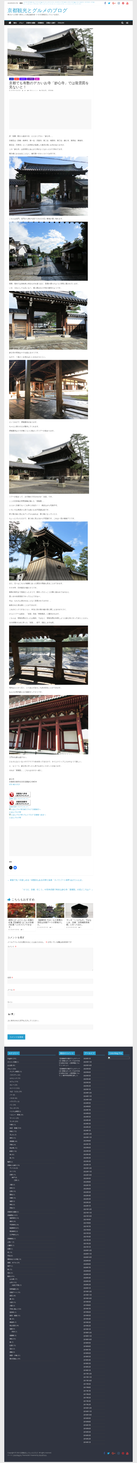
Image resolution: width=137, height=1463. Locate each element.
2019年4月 (87, 1319)
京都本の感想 (30, 23)
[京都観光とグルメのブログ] (9, 23)
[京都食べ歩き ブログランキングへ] (20, 793)
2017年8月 (87, 1387)
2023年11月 (87, 1137)
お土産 (9, 1065)
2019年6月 (87, 1312)
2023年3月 (87, 1158)
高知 (11, 1208)
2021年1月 (87, 1247)
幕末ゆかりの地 (12, 1259)
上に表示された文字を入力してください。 (23, 1020)
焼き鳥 (12, 1148)
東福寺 (12, 1322)
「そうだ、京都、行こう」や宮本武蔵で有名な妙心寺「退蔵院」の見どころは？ (57, 889)
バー (11, 1095)
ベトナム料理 (14, 1111)
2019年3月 (87, 1322)
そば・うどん (14, 1091)
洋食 (11, 1145)
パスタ (12, 1098)
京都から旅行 (50, 23)
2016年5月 (87, 1432)
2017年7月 (87, 1391)
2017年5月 (87, 1398)
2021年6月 (87, 1230)
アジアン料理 (14, 1072)
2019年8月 (87, 1305)
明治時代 (13, 1231)
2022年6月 (87, 1189)
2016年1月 (87, 1442)
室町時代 (13, 1218)
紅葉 (11, 1345)
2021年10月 (87, 1216)
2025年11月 (87, 1062)
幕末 (11, 1221)
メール (11, 990)
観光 (15, 23)
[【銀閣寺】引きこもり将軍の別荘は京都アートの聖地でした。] (50, 904)
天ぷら (12, 1135)
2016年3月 (87, 1435)
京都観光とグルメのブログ (37, 10)
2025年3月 (87, 1082)
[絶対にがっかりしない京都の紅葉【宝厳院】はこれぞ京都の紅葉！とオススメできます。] (21, 904)
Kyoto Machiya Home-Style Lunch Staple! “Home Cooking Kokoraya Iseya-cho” (50, 3)
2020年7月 (87, 1267)
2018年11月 (87, 1336)
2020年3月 (87, 1281)
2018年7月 (87, 1350)
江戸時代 (30, 79)
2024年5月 (87, 1117)
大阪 (11, 1185)
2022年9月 (87, 1178)
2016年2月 (87, 1439)
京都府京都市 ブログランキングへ (19, 807)
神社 (11, 1204)
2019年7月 (87, 1309)
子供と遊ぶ (13, 1309)
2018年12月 (87, 1333)
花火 (8, 1273)
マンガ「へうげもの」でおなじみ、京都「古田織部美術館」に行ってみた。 (78, 922)
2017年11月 (87, 1377)
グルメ (21, 23)
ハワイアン (13, 1101)
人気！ (9, 1242)
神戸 (13, 1177)
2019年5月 (87, 1315)
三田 (15, 1180)
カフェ (12, 1081)
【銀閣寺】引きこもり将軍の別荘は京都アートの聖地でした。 (50, 922)
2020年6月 (87, 1271)
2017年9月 (87, 1384)
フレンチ (13, 1108)
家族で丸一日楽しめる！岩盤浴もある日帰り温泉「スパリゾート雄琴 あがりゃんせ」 (45, 880)
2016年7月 (87, 1425)
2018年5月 (87, 1357)
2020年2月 (87, 1285)
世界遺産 (13, 1289)
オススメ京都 (11, 1062)
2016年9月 (87, 1418)
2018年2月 (87, 1367)
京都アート (13, 1292)
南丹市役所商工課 (69, 1075)
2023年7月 (87, 1144)
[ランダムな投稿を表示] (127, 23)
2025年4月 (87, 1079)
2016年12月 (87, 1408)
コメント (11, 946)
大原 (11, 1302)
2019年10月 (87, 1298)
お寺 (11, 79)
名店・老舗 (13, 1128)
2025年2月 (87, 1086)
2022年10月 (87, 1175)
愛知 (11, 1195)
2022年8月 (87, 1182)
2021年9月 (87, 1219)
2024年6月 (87, 1113)
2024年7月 (87, 1110)
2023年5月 (87, 1151)
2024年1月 (87, 1130)
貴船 (11, 1352)
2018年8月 (87, 1346)
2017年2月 (87, 1404)
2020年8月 (87, 1264)
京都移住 (41, 23)
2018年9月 (87, 1343)
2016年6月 (87, 1428)
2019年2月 (87, 1326)
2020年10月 (87, 1257)
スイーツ (13, 1088)
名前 (10, 977)
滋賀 (11, 1201)
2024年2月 (87, 1127)
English (61, 23)
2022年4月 (87, 1195)
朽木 (13, 1332)
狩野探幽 (50, 90)
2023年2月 (87, 1161)
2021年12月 (87, 1209)
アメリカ (13, 1168)
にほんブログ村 (15, 812)
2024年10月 (87, 1100)
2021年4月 (87, 1237)
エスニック (13, 1078)
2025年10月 (87, 1065)
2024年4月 (87, 1120)
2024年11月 (87, 1096)
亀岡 (8, 1162)
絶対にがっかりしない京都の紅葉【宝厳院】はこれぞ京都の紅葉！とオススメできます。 (21, 923)
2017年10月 (87, 1380)
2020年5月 (87, 1274)
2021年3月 (87, 1240)
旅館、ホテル (11, 1263)
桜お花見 (13, 1325)
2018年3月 (87, 1363)
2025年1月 (87, 1089)
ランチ (12, 1121)
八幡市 (9, 1245)
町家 (11, 1151)
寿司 (11, 1138)
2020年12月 (87, 1250)
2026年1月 (87, 1058)
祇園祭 (12, 1335)
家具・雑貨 (13, 1316)
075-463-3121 (14, 784)
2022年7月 (87, 1185)
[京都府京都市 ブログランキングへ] (20, 801)
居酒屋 (12, 1141)
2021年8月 (87, 1223)
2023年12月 (87, 1134)
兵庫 (11, 1175)
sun (25, 90)
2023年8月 (87, 1141)
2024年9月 (87, 1103)
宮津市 (12, 1312)
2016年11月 (87, 1411)
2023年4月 (87, 1154)
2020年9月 (87, 1261)
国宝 (16, 79)
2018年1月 (87, 1370)
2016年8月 (87, 1422)
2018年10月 (87, 1339)
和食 (11, 1131)
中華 (11, 1125)
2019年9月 (87, 1302)
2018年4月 (87, 1360)
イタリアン (13, 1075)
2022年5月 (87, 1192)
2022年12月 (87, 1168)
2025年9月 (87, 1069)
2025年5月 (87, 1076)
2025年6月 (87, 1072)
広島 (11, 1191)
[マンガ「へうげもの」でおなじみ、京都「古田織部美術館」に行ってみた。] (79, 904)
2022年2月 (87, 1202)
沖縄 (11, 1198)
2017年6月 (87, 1394)
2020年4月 (87, 1278)
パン (11, 1105)
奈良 (11, 1188)
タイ (11, 1171)
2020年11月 (87, 1254)
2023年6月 (87, 1148)
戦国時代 (23, 79)
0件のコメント (33, 90)
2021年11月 (87, 1213)
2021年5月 (87, 1233)
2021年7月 (87, 1226)
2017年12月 (87, 1374)
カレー (12, 1085)
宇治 (8, 1256)
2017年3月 (87, 1401)
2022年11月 (87, 1172)
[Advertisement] (50, 114)
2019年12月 (87, 1291)
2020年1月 (87, 1288)
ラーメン (13, 1118)
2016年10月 (87, 1415)
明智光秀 (43, 90)
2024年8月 (87, 1106)
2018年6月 (87, 1353)
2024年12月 (87, 1093)
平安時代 (13, 1225)
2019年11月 (87, 1295)
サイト (10, 1002)
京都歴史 (10, 1215)
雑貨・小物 (13, 1355)
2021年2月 (87, 1243)
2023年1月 (87, 1165)
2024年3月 (87, 1124)
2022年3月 (87, 1199)
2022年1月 (87, 1206)
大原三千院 (15, 1285)
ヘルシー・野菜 (15, 1115)
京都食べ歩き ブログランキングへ (19, 799)
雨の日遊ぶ (13, 1359)
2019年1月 (87, 1329)
